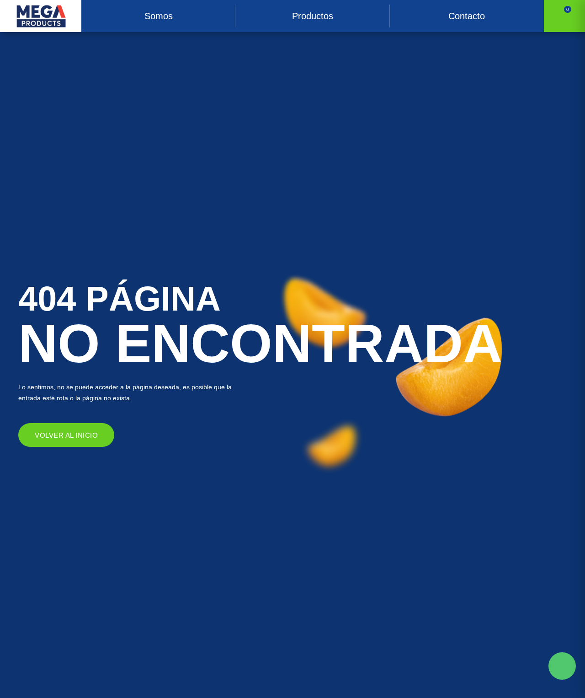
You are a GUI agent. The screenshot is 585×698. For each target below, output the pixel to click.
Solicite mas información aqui (562, 666)
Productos (312, 16)
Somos (158, 16)
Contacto (466, 16)
